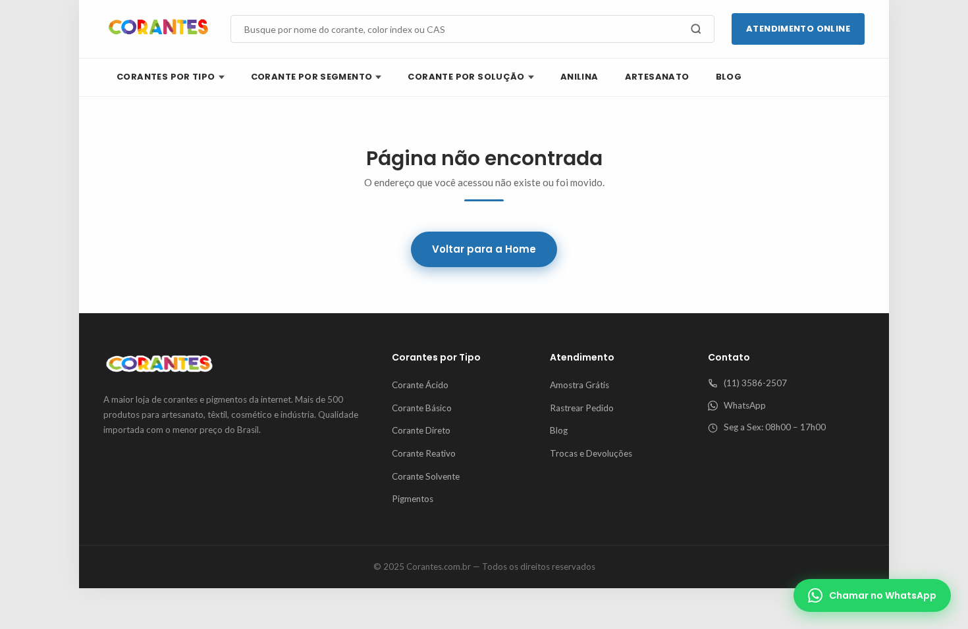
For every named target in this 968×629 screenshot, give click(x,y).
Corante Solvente (426, 476)
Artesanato (657, 76)
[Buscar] (696, 29)
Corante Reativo (424, 453)
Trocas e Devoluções (591, 453)
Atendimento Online (798, 28)
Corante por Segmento (312, 76)
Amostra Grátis (579, 385)
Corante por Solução (466, 76)
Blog (729, 76)
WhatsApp (745, 405)
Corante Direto (421, 430)
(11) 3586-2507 (755, 383)
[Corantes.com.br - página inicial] (158, 29)
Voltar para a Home (484, 249)
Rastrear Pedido (582, 408)
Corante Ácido (420, 385)
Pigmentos (412, 498)
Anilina (579, 76)
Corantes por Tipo (166, 76)
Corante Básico (422, 408)
